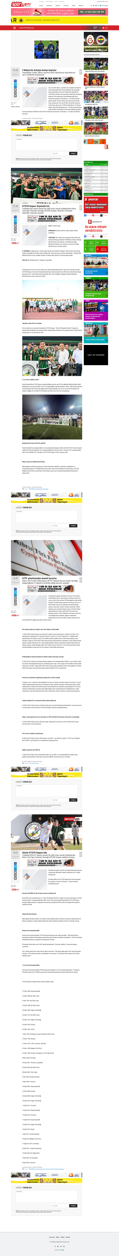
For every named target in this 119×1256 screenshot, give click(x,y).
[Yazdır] (15, 93)
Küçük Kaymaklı (38, 489)
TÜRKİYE (88, 278)
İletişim (63, 1237)
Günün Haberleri (49, 1)
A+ (81, 70)
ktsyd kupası (45, 489)
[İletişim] (103, 27)
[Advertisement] (36, 1223)
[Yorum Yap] (15, 96)
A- (81, 73)
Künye (57, 1237)
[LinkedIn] (15, 87)
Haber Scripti (58, 1250)
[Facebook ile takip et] (55, 1246)
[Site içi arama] (106, 27)
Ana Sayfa (41, 1)
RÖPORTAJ (89, 323)
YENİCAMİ (31, 489)
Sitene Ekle (61, 1)
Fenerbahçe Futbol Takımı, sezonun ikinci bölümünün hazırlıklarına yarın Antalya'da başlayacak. (48, 74)
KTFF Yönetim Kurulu (34, 763)
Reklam (68, 1237)
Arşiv (56, 1)
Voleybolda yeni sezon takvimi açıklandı (30, 28)
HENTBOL (88, 255)
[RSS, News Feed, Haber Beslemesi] (61, 1246)
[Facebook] (15, 81)
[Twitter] (15, 84)
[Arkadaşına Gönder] (15, 90)
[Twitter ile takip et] (58, 1246)
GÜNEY (87, 301)
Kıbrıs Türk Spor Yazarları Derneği (49, 1169)
